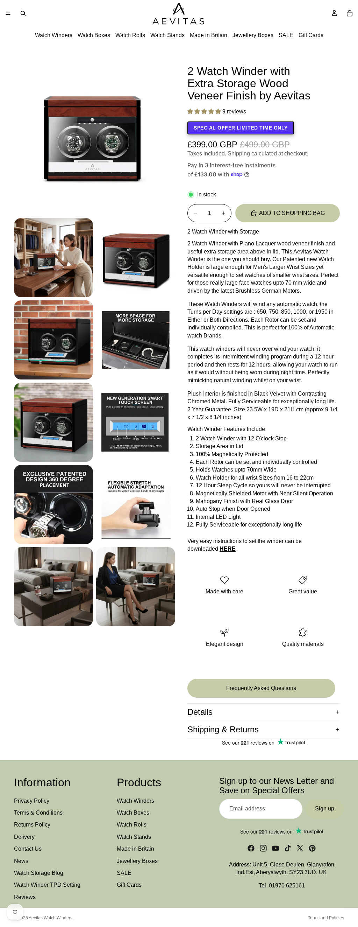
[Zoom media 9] (135, 504)
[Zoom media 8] (53, 504)
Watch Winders (53, 35)
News (21, 861)
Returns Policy (32, 825)
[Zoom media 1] (94, 134)
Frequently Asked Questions (261, 688)
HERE (228, 549)
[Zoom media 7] (135, 422)
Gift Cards (311, 35)
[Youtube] (275, 848)
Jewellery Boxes (252, 35)
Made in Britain (208, 35)
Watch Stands (167, 35)
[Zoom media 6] (53, 422)
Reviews (25, 897)
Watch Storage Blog (38, 873)
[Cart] (349, 13)
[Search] (23, 13)
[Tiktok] (288, 848)
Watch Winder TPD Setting (47, 885)
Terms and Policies (326, 917)
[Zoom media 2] (53, 257)
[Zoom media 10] (53, 586)
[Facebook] (251, 848)
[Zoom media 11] (135, 586)
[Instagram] (263, 848)
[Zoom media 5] (135, 339)
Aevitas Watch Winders (50, 917)
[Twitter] (300, 848)
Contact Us (28, 849)
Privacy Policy (31, 801)
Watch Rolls (130, 35)
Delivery (24, 837)
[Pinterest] (312, 848)
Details (200, 712)
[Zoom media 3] (135, 257)
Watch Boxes (94, 35)
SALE (286, 35)
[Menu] (8, 13)
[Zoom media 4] (53, 339)
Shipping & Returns (223, 729)
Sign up (324, 809)
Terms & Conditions (38, 813)
